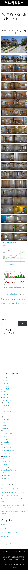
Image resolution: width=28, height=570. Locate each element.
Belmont (5, 380)
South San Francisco (9, 470)
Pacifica (5, 439)
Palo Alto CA (20, 559)
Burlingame (6, 386)
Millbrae (6, 425)
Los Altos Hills (7, 417)
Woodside (6, 478)
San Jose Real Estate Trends (11, 244)
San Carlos (6, 456)
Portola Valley (7, 445)
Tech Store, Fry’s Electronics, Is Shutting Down (13, 500)
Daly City (5, 397)
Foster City (6, 403)
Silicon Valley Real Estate (10, 556)
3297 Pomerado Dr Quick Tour (10, 489)
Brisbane (5, 383)
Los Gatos (6, 419)
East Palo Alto (7, 400)
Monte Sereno (7, 431)
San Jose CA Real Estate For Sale (14, 3)
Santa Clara (6, 464)
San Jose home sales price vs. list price (14, 287)
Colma (5, 392)
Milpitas (5, 428)
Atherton (5, 378)
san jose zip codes (6, 540)
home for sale (5, 528)
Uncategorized (6, 544)
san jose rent (5, 536)
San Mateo (6, 461)
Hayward (6, 408)
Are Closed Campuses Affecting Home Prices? (13, 512)
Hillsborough (7, 411)
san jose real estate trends (9, 532)
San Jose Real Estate (12, 294)
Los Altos (6, 414)
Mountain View (7, 433)
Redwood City (7, 447)
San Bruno (6, 453)
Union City (6, 475)
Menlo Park (6, 422)
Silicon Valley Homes (19, 564)
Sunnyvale (6, 473)
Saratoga (6, 467)
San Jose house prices (14, 264)
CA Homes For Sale (8, 564)
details (14, 33)
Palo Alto (6, 442)
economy (4, 524)
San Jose (6, 459)
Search (3, 319)
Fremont (6, 405)
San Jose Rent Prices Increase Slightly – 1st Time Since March (13, 506)
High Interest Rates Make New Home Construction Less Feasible (12, 493)
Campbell (6, 389)
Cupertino (6, 394)
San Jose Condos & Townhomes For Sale (13, 303)
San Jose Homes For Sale (13, 299)
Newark (5, 436)
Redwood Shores (8, 450)
